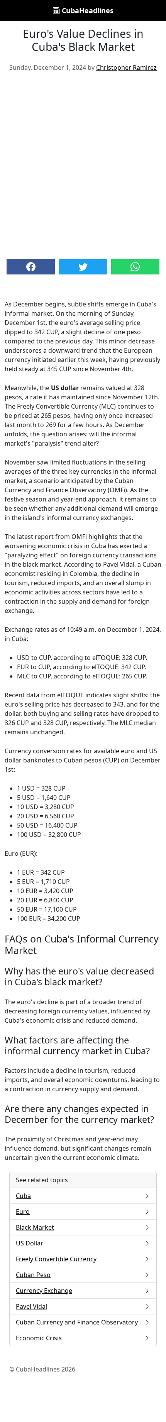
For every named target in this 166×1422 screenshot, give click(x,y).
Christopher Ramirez (126, 67)
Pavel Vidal (31, 1306)
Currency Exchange (44, 1290)
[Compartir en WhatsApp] (135, 266)
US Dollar (29, 1243)
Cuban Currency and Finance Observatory (77, 1322)
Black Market (35, 1227)
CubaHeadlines (86, 10)
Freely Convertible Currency (56, 1259)
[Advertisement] (83, 164)
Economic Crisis (39, 1338)
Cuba (23, 1195)
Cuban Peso (33, 1275)
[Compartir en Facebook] (31, 266)
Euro (23, 1211)
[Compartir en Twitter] (83, 266)
